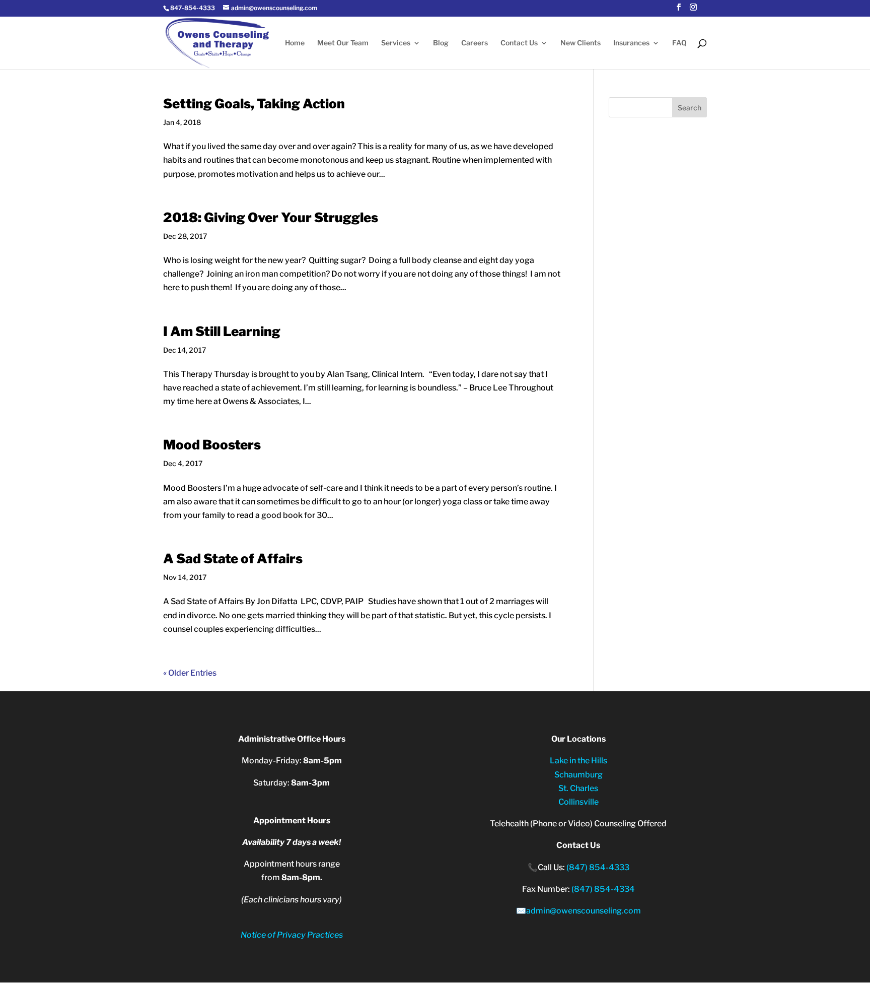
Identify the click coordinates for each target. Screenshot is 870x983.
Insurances (631, 43)
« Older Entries (189, 673)
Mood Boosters (212, 444)
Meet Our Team (343, 43)
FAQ (679, 43)
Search (689, 107)
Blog (441, 43)
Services (395, 43)
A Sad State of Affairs (233, 558)
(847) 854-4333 (597, 867)
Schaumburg (578, 774)
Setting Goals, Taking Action (254, 103)
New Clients (580, 43)
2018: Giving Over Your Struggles (270, 217)
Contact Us (519, 43)
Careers (474, 43)
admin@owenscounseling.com (583, 910)
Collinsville (578, 802)
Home (295, 43)
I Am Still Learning (221, 331)
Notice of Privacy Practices (292, 935)
